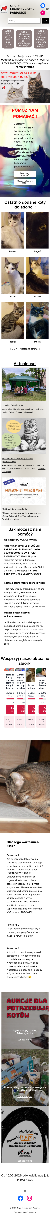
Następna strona (30, 349)
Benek (12, 251)
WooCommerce (29, 1212)
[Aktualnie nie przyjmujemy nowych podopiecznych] (24, 436)
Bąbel (12, 341)
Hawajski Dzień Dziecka (12, 405)
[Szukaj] (45, 20)
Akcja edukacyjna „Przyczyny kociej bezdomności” (8, 38)
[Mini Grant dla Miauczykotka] (24, 491)
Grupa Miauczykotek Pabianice (22, 9)
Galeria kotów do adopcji (25, 182)
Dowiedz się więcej (24, 412)
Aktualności (25, 363)
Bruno (37, 296)
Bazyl (12, 296)
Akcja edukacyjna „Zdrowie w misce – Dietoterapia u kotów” (41, 38)
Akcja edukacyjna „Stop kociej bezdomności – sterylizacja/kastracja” (24, 39)
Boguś (37, 251)
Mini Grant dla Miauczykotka (14, 509)
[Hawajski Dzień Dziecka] (24, 385)
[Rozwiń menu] (3, 20)
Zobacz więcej (25, 1039)
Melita (37, 341)
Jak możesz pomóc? (25, 174)
